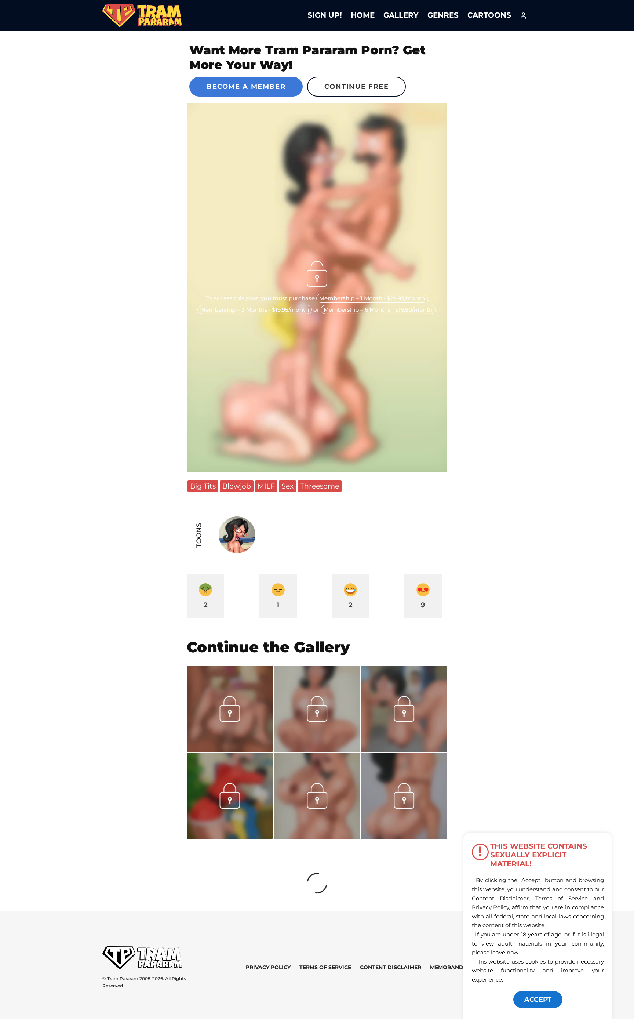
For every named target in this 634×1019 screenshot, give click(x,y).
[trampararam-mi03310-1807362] (404, 836)
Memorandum (451, 967)
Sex (287, 486)
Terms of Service (325, 967)
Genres (443, 15)
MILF (266, 486)
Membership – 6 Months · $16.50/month (378, 309)
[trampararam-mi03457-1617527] (317, 749)
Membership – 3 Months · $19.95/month (254, 309)
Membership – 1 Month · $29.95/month (372, 298)
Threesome (319, 486)
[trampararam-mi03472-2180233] (230, 749)
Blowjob (236, 486)
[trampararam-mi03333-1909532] (317, 836)
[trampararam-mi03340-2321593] (230, 836)
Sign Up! (324, 15)
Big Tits (203, 486)
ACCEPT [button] (537, 1000)
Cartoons (489, 15)
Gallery (401, 15)
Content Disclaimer (390, 967)
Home (363, 15)
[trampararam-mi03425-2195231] (404, 749)
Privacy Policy (268, 967)
